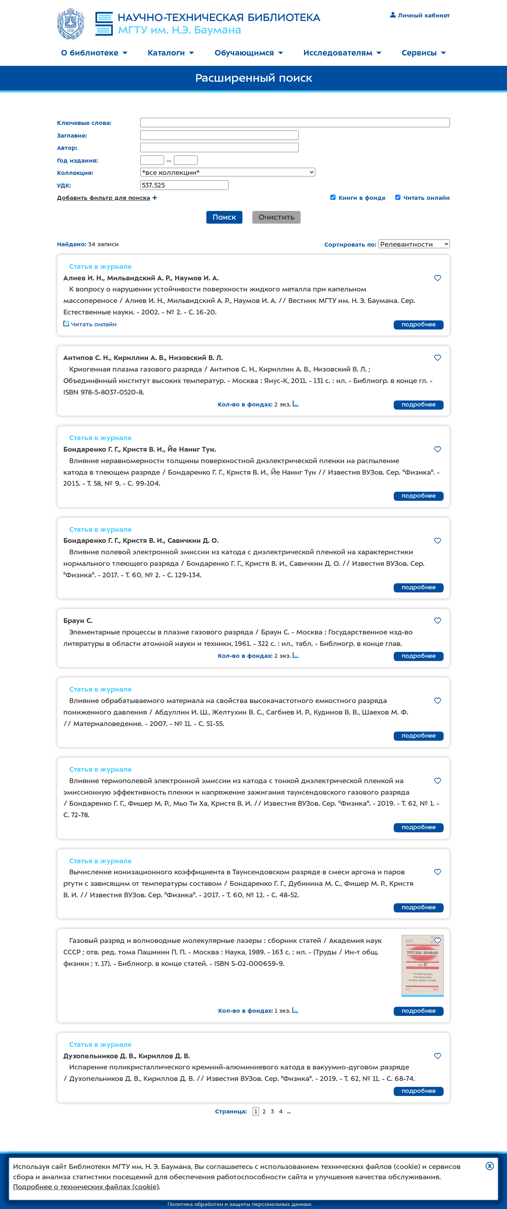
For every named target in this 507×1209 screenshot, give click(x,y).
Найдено (71, 244)
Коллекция (74, 173)
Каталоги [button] (166, 52)
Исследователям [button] (337, 52)
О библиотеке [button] (89, 52)
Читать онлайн (427, 198)
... (289, 1111)
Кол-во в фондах (244, 404)
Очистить (276, 217)
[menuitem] (94, 53)
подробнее (419, 324)
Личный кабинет (424, 15)
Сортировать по (349, 244)
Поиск (224, 217)
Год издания (76, 160)
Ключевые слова (83, 123)
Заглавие (71, 135)
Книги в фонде (362, 198)
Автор (66, 148)
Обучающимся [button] (244, 52)
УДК (63, 185)
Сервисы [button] (419, 52)
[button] (490, 1166)
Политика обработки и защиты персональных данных (239, 1204)
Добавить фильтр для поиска (103, 198)
